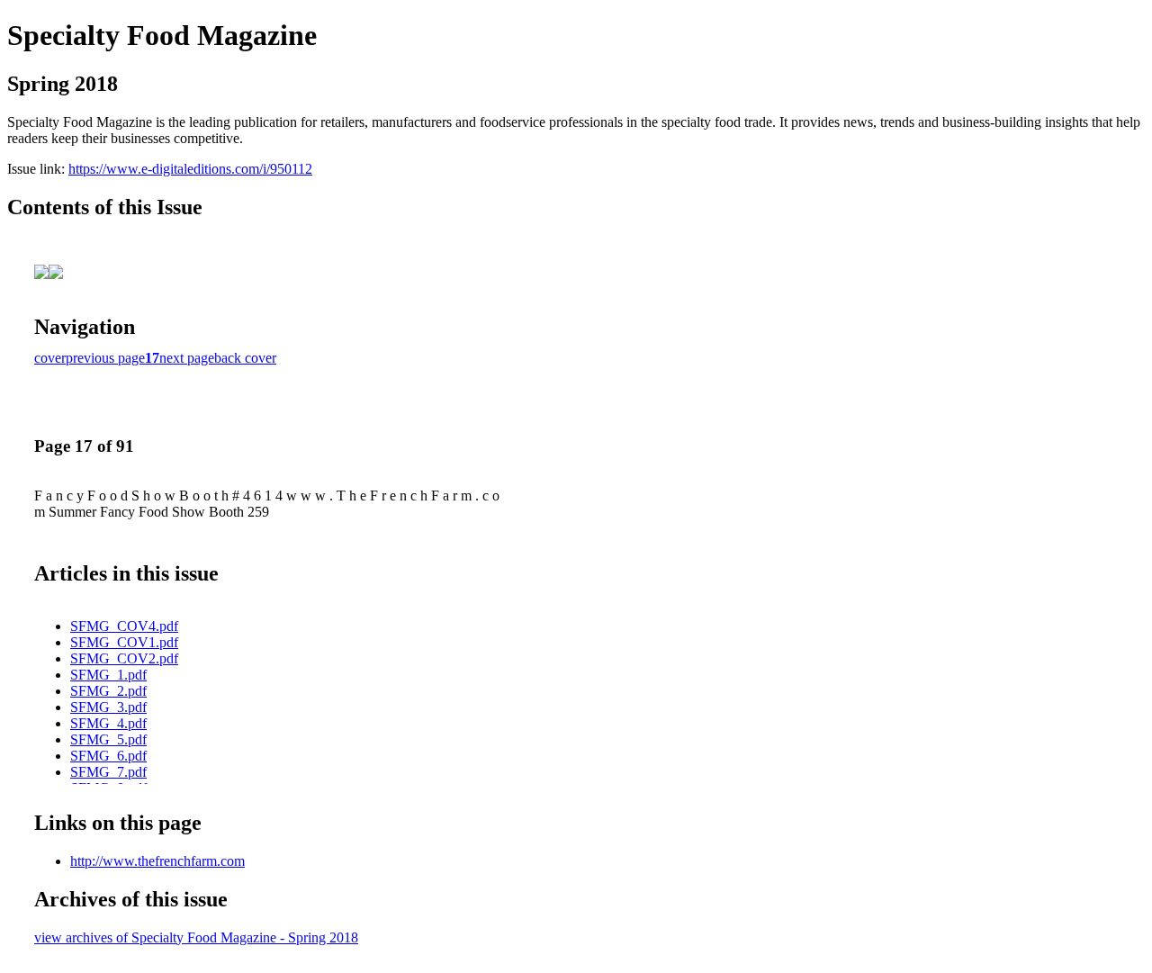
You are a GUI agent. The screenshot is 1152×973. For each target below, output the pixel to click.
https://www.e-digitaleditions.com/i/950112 (190, 168)
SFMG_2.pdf (108, 690)
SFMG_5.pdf (108, 739)
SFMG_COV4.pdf (124, 626)
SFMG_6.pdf (108, 755)
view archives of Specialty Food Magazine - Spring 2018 (196, 937)
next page (186, 357)
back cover (245, 357)
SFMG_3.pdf (108, 707)
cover (50, 357)
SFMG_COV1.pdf (124, 642)
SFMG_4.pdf (108, 723)
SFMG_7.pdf (108, 771)
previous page (105, 357)
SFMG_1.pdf (108, 674)
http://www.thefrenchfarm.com (157, 861)
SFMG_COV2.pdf (124, 658)
